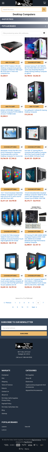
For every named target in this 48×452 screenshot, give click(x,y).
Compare (21, 62)
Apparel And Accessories (34, 390)
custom (4, 426)
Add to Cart (10, 62)
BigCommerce (36, 440)
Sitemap (4, 413)
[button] (44, 33)
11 (27, 307)
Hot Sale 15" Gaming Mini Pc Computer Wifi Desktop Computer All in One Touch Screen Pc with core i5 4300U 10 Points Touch (35, 153)
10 (22, 307)
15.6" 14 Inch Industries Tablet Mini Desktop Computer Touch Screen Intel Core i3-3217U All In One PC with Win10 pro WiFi (12, 195)
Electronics (29, 381)
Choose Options (34, 62)
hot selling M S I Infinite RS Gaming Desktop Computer (36, 111)
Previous (8, 302)
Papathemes (28, 442)
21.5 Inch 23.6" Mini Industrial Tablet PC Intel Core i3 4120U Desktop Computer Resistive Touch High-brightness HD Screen (12, 237)
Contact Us (5, 391)
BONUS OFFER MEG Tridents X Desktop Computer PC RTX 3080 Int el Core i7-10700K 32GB (12, 112)
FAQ (3, 378)
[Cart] (45, 3)
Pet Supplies (30, 375)
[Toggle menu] (3, 3)
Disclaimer (5, 375)
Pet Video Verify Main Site (10, 407)
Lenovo (4, 430)
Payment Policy (6, 403)
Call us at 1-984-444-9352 (24, 357)
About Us (5, 395)
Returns (4, 388)
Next (33, 307)
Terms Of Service (7, 385)
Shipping (4, 381)
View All (27, 426)
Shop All (28, 378)
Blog (3, 410)
